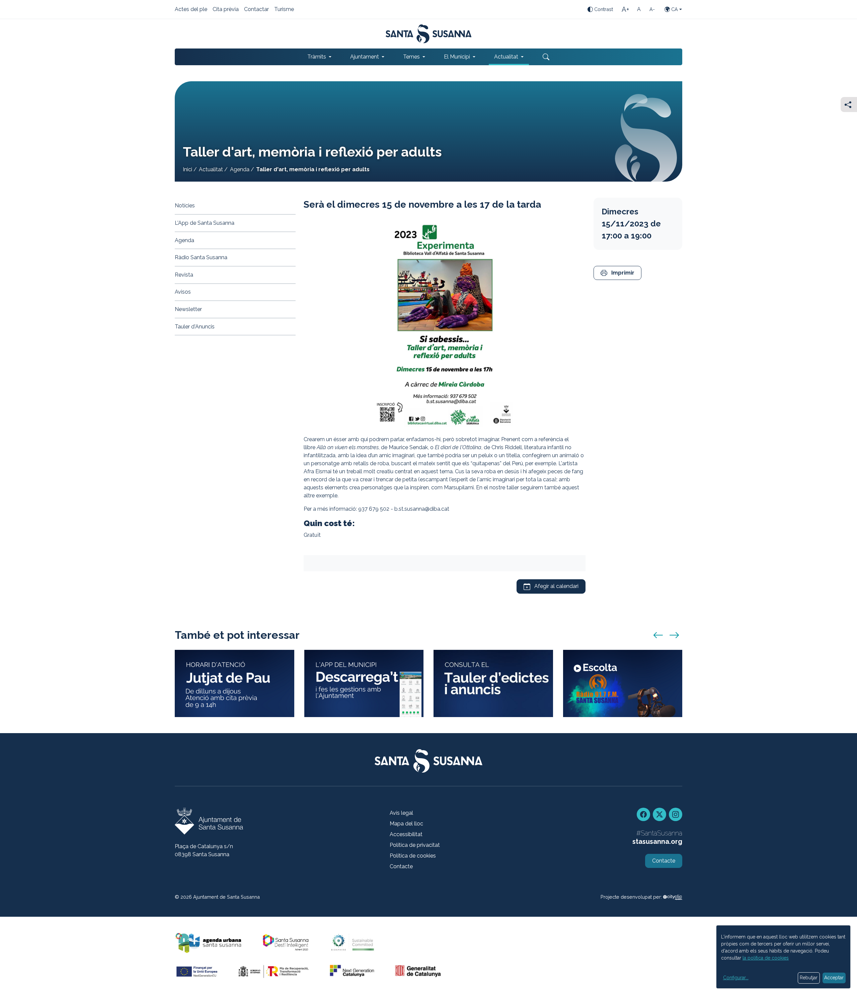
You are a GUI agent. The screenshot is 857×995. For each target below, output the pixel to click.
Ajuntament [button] (364, 57)
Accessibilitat (406, 834)
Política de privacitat (415, 845)
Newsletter (188, 309)
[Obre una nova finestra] (493, 683)
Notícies (185, 205)
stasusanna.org (657, 841)
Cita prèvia (226, 9)
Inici (187, 169)
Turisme (284, 9)
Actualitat (211, 169)
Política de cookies (413, 856)
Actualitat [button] (506, 57)
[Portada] (429, 33)
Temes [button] (411, 57)
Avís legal (401, 813)
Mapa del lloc (406, 823)
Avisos (183, 292)
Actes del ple (191, 9)
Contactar (256, 9)
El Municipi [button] (457, 57)
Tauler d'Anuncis (195, 326)
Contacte (401, 866)
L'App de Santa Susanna (204, 223)
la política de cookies (766, 958)
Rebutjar (808, 977)
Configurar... (736, 977)
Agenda (239, 169)
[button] (617, 273)
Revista (184, 275)
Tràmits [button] (316, 57)
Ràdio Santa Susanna (201, 257)
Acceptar (834, 977)
